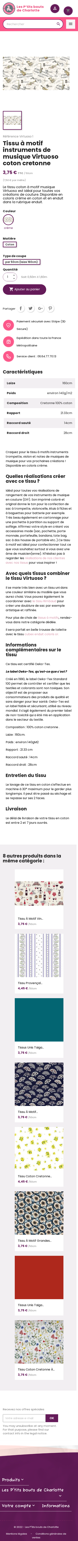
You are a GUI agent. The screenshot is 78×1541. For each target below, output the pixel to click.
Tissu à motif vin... (30, 918)
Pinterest (50, 308)
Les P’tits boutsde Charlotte (30, 8)
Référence (11, 136)
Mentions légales (17, 1534)
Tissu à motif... (28, 1112)
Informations (56, 1506)
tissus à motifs (48, 617)
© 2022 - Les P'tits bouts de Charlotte (36, 1527)
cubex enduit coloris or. (42, 634)
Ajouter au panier (24, 289)
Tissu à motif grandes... (34, 1241)
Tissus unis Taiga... (31, 1047)
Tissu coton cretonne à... (36, 1369)
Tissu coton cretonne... (35, 1176)
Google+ (40, 308)
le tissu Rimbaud (44, 601)
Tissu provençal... (30, 983)
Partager (20, 308)
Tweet (30, 308)
